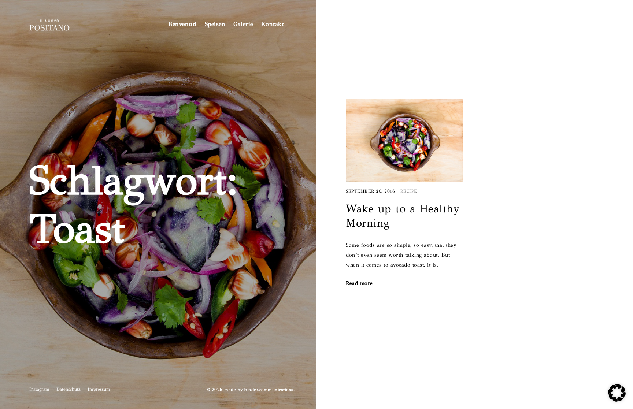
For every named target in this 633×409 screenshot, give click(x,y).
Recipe (408, 191)
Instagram (39, 389)
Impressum (99, 389)
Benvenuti (182, 24)
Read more (359, 283)
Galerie (243, 24)
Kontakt (272, 24)
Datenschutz (68, 389)
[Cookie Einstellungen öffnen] (617, 399)
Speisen (215, 24)
